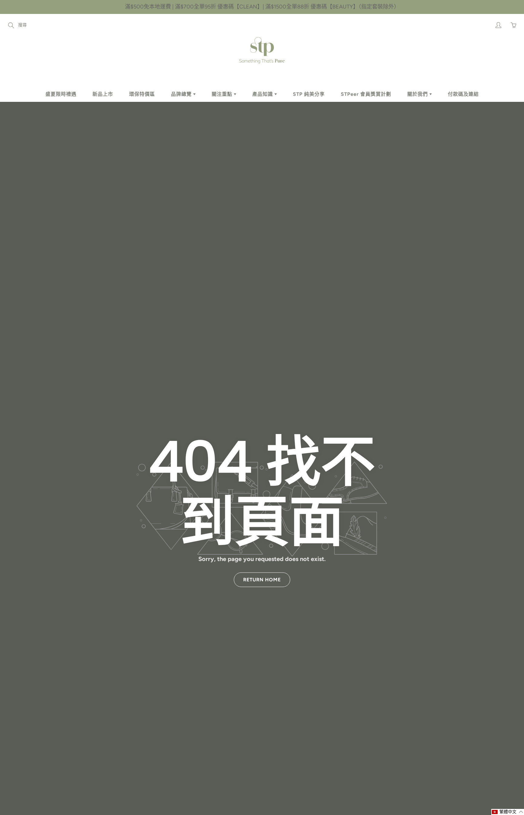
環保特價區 (142, 94)
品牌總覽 (182, 94)
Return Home (262, 579)
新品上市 (102, 94)
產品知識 (263, 94)
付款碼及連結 (463, 94)
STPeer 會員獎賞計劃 (366, 94)
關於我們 (418, 94)
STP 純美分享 (309, 94)
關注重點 (223, 94)
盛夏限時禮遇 (60, 94)
